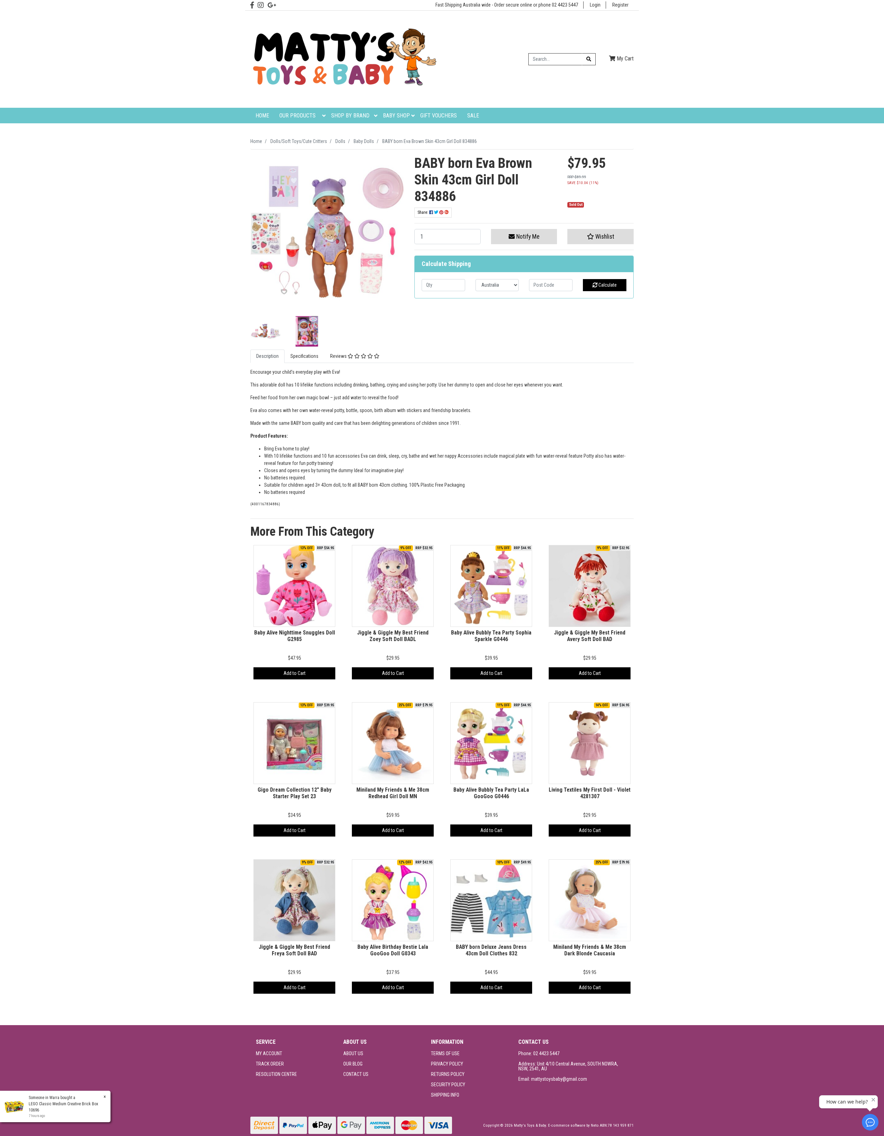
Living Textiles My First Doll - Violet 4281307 (590, 793)
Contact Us (355, 1074)
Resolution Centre (276, 1074)
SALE (473, 115)
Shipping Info (445, 1095)
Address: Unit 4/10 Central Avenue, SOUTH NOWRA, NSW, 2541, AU (568, 1066)
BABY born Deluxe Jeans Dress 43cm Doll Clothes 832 (491, 950)
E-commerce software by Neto (574, 1125)
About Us (353, 1053)
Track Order (270, 1064)
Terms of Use (445, 1053)
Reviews (339, 356)
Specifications (304, 356)
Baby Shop (396, 115)
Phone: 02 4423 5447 (538, 1053)
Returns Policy (447, 1074)
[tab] (267, 356)
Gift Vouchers (438, 115)
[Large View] (265, 331)
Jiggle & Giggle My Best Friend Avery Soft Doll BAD (589, 635)
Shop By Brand (350, 115)
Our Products (297, 115)
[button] (600, 236)
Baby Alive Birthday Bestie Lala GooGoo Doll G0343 (392, 950)
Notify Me (527, 236)
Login (595, 5)
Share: (423, 212)
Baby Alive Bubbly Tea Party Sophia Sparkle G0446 (491, 635)
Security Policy (448, 1084)
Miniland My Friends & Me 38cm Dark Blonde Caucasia (589, 950)
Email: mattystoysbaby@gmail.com (552, 1079)
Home (262, 115)
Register (620, 5)
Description (267, 356)
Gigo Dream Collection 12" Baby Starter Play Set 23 (295, 793)
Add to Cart (295, 673)
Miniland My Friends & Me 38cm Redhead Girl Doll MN (392, 793)
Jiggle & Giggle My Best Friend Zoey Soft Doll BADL (393, 635)
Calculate (607, 285)
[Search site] (589, 59)
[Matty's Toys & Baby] (343, 58)
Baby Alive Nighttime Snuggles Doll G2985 (294, 635)
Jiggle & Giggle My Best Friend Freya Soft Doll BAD (294, 950)
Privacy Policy (447, 1064)
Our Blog (353, 1064)
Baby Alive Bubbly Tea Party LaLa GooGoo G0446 (491, 793)
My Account (269, 1053)
